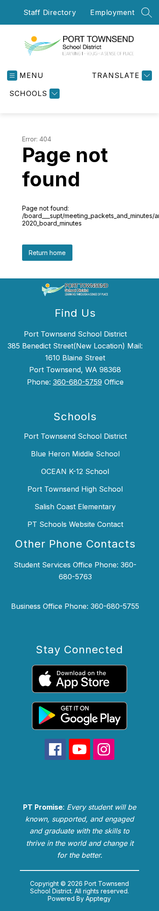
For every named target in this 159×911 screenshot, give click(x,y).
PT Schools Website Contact (75, 524)
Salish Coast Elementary (75, 506)
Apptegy (98, 898)
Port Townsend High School (75, 489)
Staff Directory (49, 12)
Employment (112, 12)
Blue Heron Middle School (75, 453)
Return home (47, 252)
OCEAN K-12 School (75, 471)
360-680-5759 (77, 382)
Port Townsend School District (75, 436)
